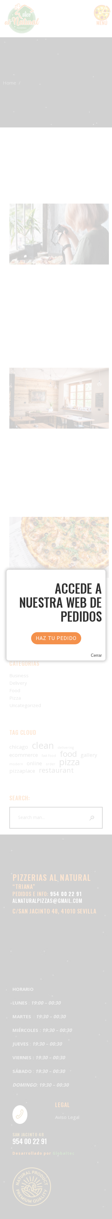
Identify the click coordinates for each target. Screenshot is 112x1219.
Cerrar (96, 655)
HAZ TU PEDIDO (56, 638)
